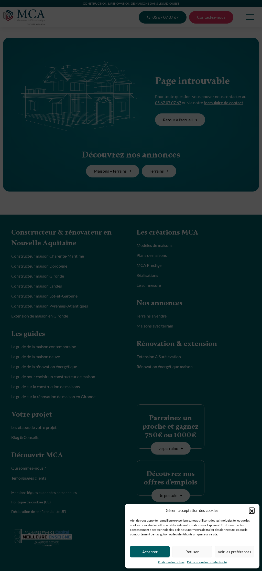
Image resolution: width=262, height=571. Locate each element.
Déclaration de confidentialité (207, 562)
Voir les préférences (234, 551)
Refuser (192, 551)
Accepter (150, 551)
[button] (251, 510)
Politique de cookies (171, 562)
